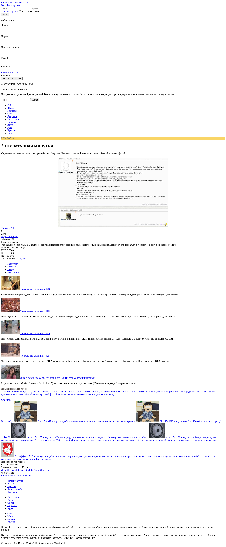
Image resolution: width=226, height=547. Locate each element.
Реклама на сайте (23, 475)
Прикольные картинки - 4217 (35, 355)
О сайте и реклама (23, 2)
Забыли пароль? (9, 11)
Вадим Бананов (9, 236)
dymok (14, 470)
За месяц (11, 266)
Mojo (30, 470)
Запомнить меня (30, 11)
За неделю (12, 264)
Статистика (7, 2)
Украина (5, 228)
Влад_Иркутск (41, 470)
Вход (3, 5)
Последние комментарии (14, 388)
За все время (13, 272)
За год (10, 269)
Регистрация (13, 5)
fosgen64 (22, 470)
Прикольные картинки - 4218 (35, 289)
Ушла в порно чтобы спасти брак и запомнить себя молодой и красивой (57, 378)
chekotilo (5, 470)
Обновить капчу (9, 72)
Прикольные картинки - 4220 (35, 333)
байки (14, 228)
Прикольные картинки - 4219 (35, 311)
